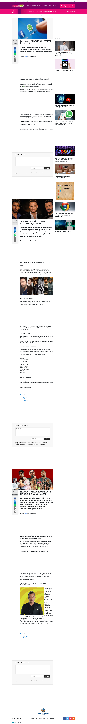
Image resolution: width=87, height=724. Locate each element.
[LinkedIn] (15, 52)
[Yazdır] (15, 59)
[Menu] (61, 6)
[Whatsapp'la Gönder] (15, 54)
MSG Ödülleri (25, 637)
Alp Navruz (25, 395)
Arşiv (27, 1)
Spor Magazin (52, 5)
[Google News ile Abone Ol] (63, 1)
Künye (36, 718)
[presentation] (16, 11)
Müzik (34, 5)
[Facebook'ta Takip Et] (66, 1)
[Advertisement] (36, 67)
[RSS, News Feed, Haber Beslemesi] (73, 718)
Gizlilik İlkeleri (45, 718)
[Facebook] (15, 48)
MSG (23, 635)
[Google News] (27, 56)
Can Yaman (25, 397)
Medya (46, 5)
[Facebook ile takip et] (64, 718)
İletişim (40, 718)
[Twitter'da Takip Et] (68, 1)
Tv (37, 5)
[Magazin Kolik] (18, 5)
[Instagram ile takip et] (70, 718)
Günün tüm (71, 11)
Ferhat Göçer (25, 636)
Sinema (41, 5)
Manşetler (16, 1)
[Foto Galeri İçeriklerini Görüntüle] (74, 1)
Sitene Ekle (31, 1)
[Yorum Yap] (15, 61)
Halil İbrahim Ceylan (26, 398)
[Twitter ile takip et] (67, 718)
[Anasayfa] (12, 1)
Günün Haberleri (22, 1)
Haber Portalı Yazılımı (18, 722)
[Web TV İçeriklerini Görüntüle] (71, 1)
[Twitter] (15, 50)
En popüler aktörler (26, 400)
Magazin (29, 5)
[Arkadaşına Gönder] (15, 56)
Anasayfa (32, 718)
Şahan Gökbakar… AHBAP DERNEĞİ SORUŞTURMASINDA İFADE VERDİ (41, 11)
